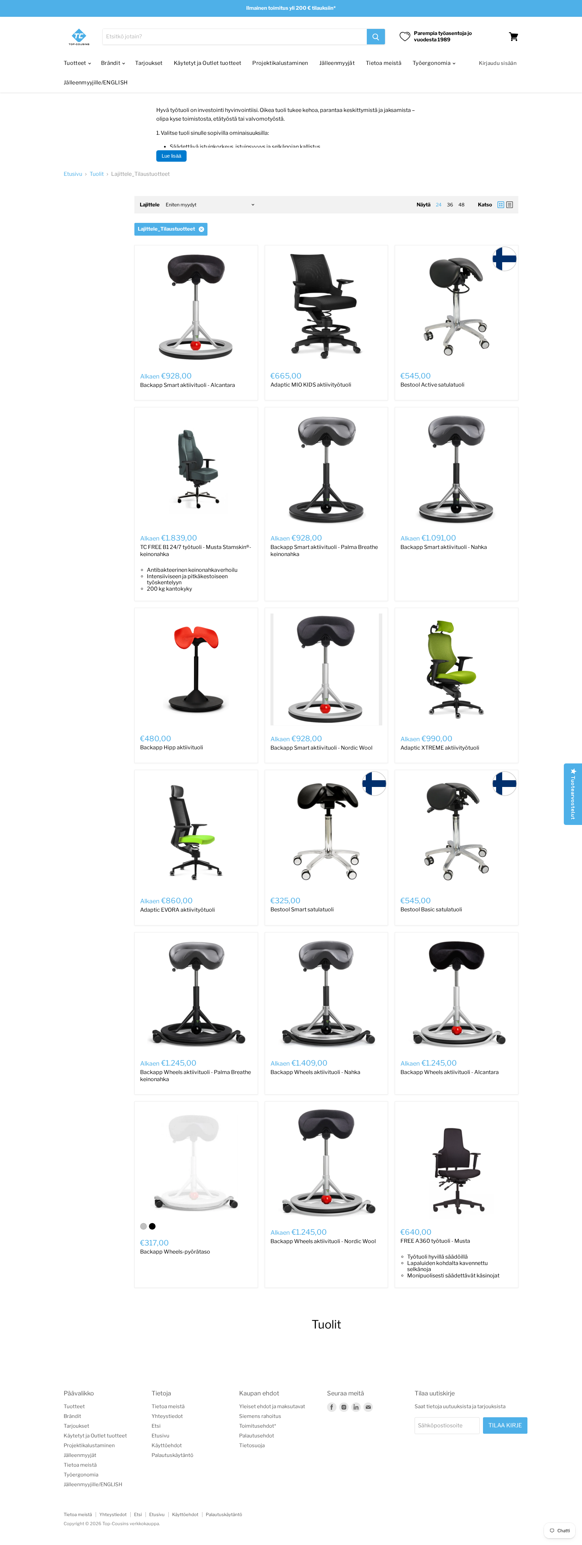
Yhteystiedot (167, 1416)
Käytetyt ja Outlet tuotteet (207, 63)
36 (450, 204)
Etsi (156, 1426)
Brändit (111, 63)
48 (461, 204)
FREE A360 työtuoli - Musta (435, 1241)
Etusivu (73, 174)
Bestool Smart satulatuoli (302, 909)
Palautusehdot (256, 1436)
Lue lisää (171, 156)
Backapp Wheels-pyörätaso (175, 1252)
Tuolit (97, 174)
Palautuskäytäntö (172, 1455)
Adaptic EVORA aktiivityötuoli (177, 910)
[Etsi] (376, 36)
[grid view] (500, 204)
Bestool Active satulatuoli (432, 385)
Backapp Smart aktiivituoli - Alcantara (187, 385)
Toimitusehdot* (257, 1426)
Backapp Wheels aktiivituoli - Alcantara (449, 1072)
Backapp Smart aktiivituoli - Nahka (443, 547)
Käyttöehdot (167, 1445)
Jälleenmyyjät (337, 63)
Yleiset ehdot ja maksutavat (272, 1406)
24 (439, 204)
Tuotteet (75, 63)
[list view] (509, 204)
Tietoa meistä (383, 63)
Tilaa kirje (505, 1425)
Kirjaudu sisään (498, 63)
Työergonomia (432, 63)
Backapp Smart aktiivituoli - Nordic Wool (321, 748)
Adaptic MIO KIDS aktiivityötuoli (310, 385)
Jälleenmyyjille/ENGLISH (96, 82)
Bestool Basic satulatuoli (431, 909)
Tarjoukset (148, 63)
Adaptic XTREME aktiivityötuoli (439, 748)
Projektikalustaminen (280, 63)
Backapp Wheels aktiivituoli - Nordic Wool (323, 1241)
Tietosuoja (252, 1445)
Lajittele (150, 205)
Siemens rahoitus (260, 1416)
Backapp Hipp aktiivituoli (171, 747)
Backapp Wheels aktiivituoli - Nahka (315, 1072)
